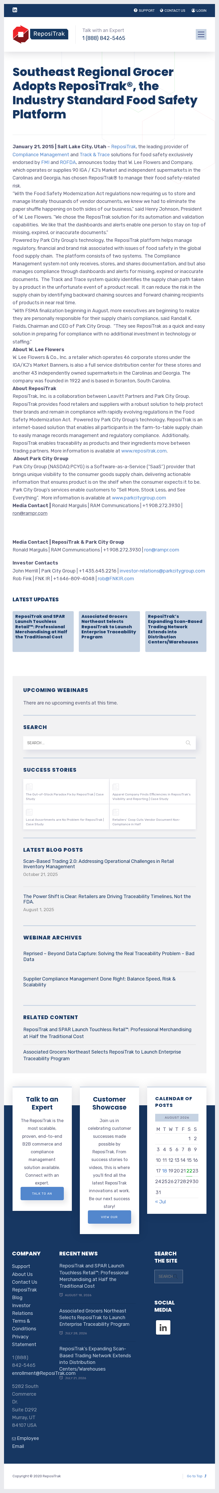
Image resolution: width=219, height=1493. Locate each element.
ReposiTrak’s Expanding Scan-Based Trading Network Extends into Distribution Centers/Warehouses (175, 629)
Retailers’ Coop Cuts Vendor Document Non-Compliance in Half (146, 822)
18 (164, 1171)
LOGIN (201, 11)
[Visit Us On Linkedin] (163, 1323)
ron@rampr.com (161, 550)
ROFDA (68, 162)
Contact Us (24, 1282)
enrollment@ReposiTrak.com (44, 1373)
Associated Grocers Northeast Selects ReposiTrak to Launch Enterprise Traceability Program (108, 626)
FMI (45, 162)
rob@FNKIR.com (116, 579)
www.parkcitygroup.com (139, 498)
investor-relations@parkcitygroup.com (162, 571)
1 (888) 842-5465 (103, 38)
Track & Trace (95, 155)
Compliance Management (41, 155)
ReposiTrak (123, 147)
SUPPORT (147, 11)
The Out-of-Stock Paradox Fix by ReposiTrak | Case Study (65, 796)
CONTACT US (175, 11)
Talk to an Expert (42, 1103)
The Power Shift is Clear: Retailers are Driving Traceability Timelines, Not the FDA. (107, 899)
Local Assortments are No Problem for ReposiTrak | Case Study (65, 822)
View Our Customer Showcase (109, 1219)
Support (21, 1266)
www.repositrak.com (144, 451)
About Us (22, 1274)
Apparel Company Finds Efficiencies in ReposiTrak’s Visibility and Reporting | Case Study (151, 796)
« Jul (160, 1202)
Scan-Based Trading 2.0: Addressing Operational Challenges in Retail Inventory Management (98, 864)
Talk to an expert (42, 1196)
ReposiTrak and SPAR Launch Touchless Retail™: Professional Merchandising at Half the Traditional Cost (41, 626)
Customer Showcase (109, 1103)
